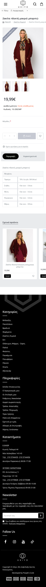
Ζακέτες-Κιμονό (20, 22)
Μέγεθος (6, 121)
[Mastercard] (16, 579)
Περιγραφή (10, 156)
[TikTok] (32, 542)
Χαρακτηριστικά (30, 156)
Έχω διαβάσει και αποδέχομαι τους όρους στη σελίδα (22, 522)
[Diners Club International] (37, 579)
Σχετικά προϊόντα (10, 222)
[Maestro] (23, 579)
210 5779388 (24, 480)
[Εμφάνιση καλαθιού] (41, 4)
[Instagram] (15, 542)
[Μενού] (6, 4)
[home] (7, 22)
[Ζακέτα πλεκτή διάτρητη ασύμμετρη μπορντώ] (19, 245)
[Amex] (30, 579)
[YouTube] (23, 542)
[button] (4, 86)
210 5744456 (24, 457)
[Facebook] (6, 542)
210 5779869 (12, 480)
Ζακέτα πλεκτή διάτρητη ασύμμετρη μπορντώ (20, 266)
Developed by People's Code (23, 573)
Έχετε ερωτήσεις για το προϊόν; (17, 146)
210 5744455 (12, 457)
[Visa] (9, 579)
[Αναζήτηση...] (35, 4)
